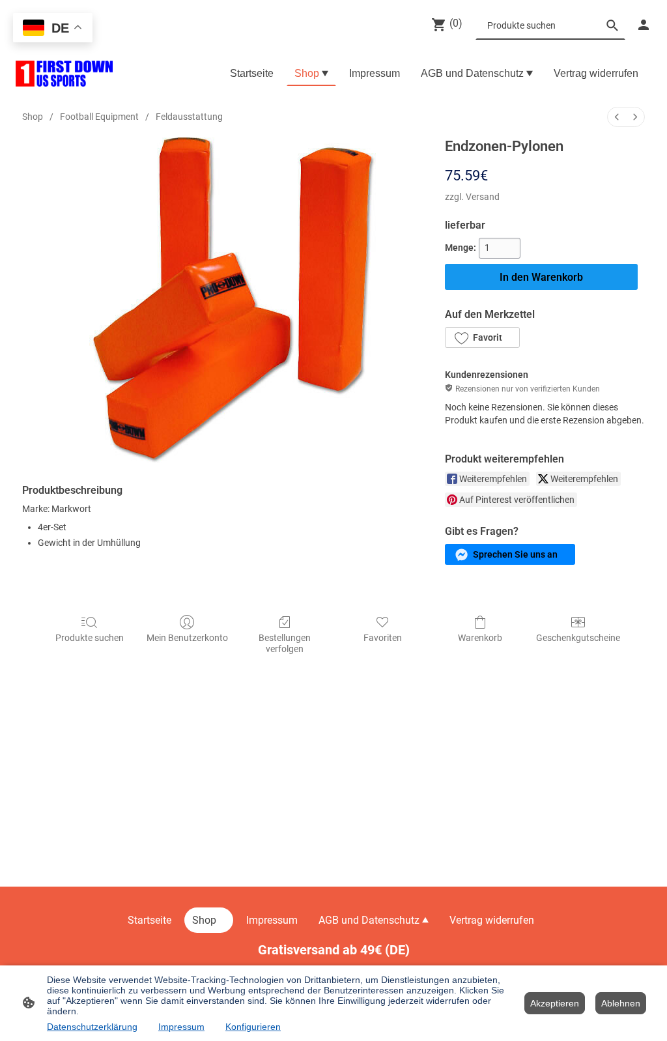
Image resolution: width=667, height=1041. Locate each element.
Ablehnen (620, 1003)
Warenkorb (480, 638)
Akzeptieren (554, 1003)
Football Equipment (99, 116)
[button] (482, 337)
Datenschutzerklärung (92, 1026)
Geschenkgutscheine (578, 638)
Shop (32, 116)
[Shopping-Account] (643, 25)
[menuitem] (617, 116)
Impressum (181, 1026)
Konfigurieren (253, 1026)
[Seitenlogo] (64, 74)
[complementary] (52, 29)
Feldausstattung (189, 116)
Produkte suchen (89, 638)
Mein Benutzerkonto (187, 638)
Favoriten (382, 638)
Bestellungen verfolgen (285, 643)
